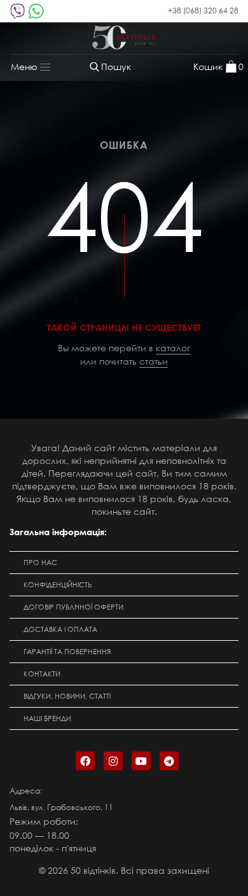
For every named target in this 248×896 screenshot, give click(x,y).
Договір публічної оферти (73, 607)
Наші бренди (47, 718)
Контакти (42, 674)
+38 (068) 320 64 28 (203, 10)
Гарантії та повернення (67, 652)
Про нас (40, 562)
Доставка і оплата (60, 629)
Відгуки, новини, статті (67, 696)
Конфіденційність (58, 585)
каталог (173, 348)
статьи (153, 361)
